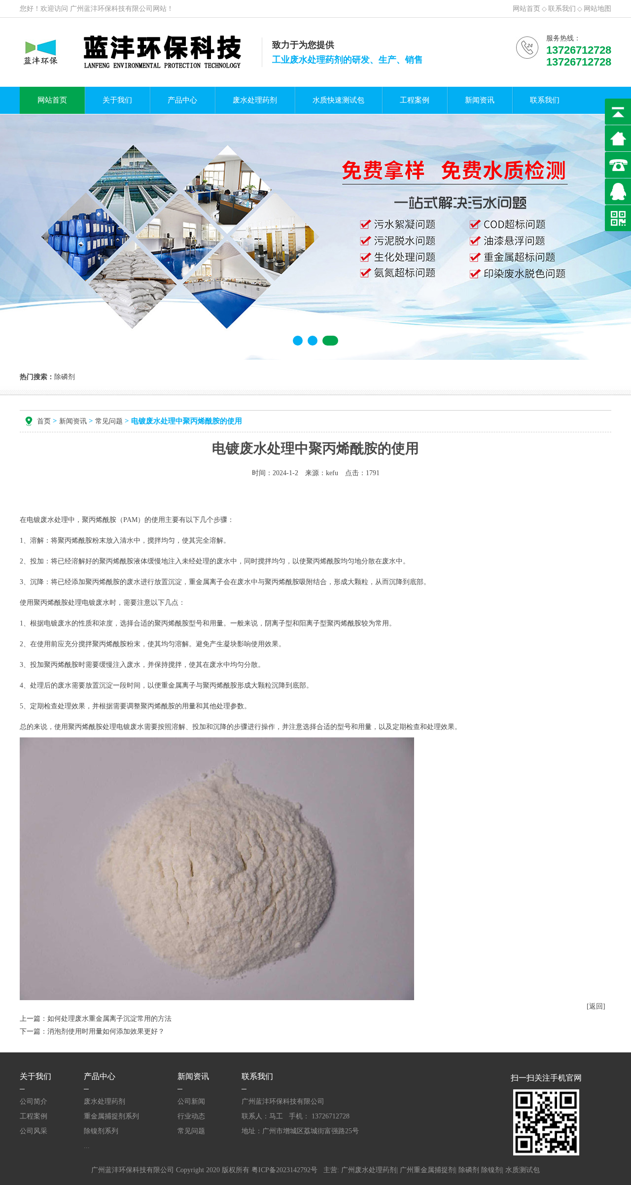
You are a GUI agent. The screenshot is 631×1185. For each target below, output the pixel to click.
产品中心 (182, 100)
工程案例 (414, 100)
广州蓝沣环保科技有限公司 (111, 8)
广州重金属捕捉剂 (427, 1170)
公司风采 (33, 1131)
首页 (44, 421)
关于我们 (117, 100)
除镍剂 (491, 1170)
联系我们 (562, 8)
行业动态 (191, 1116)
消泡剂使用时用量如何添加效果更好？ (106, 1031)
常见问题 (109, 421)
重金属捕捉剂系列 (111, 1116)
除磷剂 (468, 1170)
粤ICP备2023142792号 (284, 1170)
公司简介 (33, 1101)
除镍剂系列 (101, 1131)
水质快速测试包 (338, 100)
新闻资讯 (479, 100)
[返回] (596, 1006)
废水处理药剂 (255, 100)
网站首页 (526, 8)
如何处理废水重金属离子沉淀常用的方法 (109, 1018)
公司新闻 (191, 1101)
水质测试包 (522, 1170)
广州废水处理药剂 (368, 1170)
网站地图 (597, 8)
